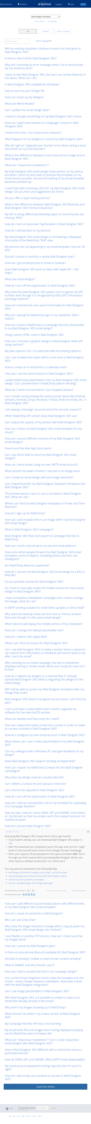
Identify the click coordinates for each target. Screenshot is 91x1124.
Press (18, 1116)
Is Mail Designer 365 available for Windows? (32, 84)
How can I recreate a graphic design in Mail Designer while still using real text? (43, 342)
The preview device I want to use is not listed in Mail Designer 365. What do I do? (43, 495)
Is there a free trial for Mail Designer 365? (31, 58)
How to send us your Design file (24, 90)
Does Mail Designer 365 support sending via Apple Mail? (40, 761)
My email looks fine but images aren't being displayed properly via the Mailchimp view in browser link (44, 1031)
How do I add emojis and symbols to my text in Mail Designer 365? (43, 1077)
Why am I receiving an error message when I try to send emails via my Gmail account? (44, 66)
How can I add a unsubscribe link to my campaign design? (41, 971)
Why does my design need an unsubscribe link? (34, 777)
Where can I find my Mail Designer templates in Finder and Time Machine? (45, 505)
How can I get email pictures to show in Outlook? (35, 263)
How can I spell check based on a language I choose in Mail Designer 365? (42, 124)
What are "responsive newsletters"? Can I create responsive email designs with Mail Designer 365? (42, 1041)
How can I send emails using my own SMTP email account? (41, 464)
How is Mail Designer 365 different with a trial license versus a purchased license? (43, 1051)
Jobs (14, 1116)
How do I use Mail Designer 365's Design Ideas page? (31, 883)
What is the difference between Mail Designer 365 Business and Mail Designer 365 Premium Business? (45, 206)
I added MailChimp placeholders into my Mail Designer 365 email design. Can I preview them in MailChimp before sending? (45, 381)
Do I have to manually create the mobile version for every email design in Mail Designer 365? (44, 589)
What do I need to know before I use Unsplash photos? (39, 389)
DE (11, 1108)
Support (59, 4)
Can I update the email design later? (27, 110)
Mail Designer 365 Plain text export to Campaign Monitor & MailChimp (42, 537)
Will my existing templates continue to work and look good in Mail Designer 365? (43, 50)
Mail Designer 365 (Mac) (12, 831)
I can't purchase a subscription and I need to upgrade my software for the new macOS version (40, 710)
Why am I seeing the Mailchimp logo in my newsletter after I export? (42, 316)
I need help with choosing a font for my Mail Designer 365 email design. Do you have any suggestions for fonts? (45, 189)
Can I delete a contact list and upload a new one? (35, 783)
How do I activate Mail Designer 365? (28, 826)
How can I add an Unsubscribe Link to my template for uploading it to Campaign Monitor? (45, 804)
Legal (23, 1116)
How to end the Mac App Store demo (28, 448)
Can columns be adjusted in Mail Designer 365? (34, 790)
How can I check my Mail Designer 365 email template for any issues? (43, 430)
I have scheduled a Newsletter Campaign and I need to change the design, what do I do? (44, 599)
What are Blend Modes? (20, 103)
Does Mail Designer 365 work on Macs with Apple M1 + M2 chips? (42, 270)
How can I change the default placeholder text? (34, 630)
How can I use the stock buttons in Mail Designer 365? (39, 373)
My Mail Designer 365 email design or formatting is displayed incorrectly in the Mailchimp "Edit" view (43, 238)
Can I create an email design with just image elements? (39, 477)
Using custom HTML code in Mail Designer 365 (34, 334)
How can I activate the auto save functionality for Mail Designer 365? (44, 306)
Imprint (34, 1116)
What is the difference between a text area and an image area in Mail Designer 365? (45, 156)
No (33, 890)
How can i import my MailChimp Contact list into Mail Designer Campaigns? (44, 769)
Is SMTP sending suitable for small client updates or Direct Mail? (44, 607)
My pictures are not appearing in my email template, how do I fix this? (45, 248)
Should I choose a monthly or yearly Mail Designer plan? (40, 256)
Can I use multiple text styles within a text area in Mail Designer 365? (44, 359)
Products (23, 4)
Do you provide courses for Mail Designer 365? (34, 581)
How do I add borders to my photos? (28, 230)
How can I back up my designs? (24, 97)
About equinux (6, 4)
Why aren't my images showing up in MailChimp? (35, 1007)
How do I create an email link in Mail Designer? (34, 913)
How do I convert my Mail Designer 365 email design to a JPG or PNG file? (45, 573)
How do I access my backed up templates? (26, 879)
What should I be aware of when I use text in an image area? (42, 471)
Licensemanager (52, 21)
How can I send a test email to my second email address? (40, 545)
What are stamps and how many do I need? (32, 718)
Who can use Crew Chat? (20, 919)
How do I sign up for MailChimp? (25, 513)
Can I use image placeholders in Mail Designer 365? (37, 991)
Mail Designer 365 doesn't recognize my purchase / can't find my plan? (45, 700)
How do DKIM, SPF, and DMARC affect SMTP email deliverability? (45, 1059)
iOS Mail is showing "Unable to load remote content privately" (43, 958)
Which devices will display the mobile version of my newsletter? (44, 623)
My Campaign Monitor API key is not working (33, 1023)
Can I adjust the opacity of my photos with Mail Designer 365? (43, 422)
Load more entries (45, 1086)
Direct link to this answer (79, 890)
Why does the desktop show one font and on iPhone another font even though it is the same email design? (43, 615)
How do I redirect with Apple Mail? (26, 636)
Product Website (40, 21)
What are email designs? (20, 279)
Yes (28, 890)
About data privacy (24, 1109)
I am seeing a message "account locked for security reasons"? (43, 409)
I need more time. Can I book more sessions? (33, 132)
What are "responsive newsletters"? (27, 165)
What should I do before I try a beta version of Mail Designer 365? (42, 1015)
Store (72, 4)
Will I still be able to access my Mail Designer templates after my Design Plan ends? (44, 690)
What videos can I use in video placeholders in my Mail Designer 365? (45, 743)
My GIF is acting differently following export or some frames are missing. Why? (44, 215)
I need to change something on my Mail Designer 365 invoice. (44, 116)
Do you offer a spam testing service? (27, 198)
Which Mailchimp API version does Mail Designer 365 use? (41, 415)
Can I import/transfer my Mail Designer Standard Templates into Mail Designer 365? (45, 485)
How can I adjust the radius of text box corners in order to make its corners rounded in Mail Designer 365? (45, 726)
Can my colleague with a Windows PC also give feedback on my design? (44, 752)
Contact (28, 1116)
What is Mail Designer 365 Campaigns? (29, 529)
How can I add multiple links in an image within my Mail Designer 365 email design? (45, 521)
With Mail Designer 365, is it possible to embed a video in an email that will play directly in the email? (42, 999)
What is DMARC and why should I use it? (30, 965)
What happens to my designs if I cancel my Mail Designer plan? (44, 139)
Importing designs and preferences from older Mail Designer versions (38, 876)
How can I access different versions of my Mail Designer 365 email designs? (42, 440)
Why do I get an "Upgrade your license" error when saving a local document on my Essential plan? (45, 147)
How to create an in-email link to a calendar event (36, 367)
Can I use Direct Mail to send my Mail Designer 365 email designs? (40, 456)
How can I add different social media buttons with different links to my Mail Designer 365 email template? (44, 905)
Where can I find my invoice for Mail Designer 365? (36, 643)
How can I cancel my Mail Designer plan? (30, 945)
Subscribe (53, 1108)
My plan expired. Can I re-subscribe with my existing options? (43, 351)
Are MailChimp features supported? (27, 565)
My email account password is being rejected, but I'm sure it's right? (43, 1067)
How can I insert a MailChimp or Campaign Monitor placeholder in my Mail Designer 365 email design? (44, 326)
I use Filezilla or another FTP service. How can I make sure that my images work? (44, 937)
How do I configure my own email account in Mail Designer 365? (45, 735)
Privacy (40, 1116)
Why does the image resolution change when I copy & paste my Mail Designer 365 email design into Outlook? (44, 927)
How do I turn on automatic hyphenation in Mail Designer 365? (44, 224)
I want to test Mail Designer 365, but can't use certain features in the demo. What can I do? (45, 76)
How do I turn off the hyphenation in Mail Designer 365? (40, 285)
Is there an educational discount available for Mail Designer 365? (45, 952)
